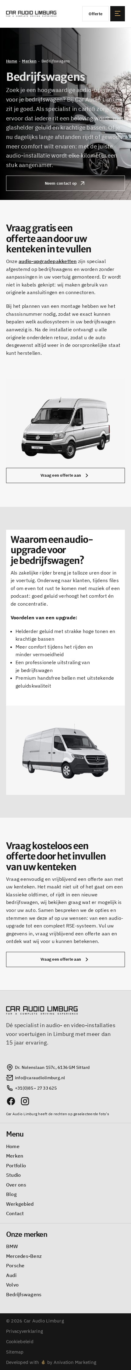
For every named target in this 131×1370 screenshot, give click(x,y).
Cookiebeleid (20, 1341)
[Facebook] (11, 1101)
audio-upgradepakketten (47, 261)
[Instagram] (25, 1101)
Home (11, 61)
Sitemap (15, 1352)
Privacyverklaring (24, 1331)
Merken (29, 61)
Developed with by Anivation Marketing (51, 1362)
